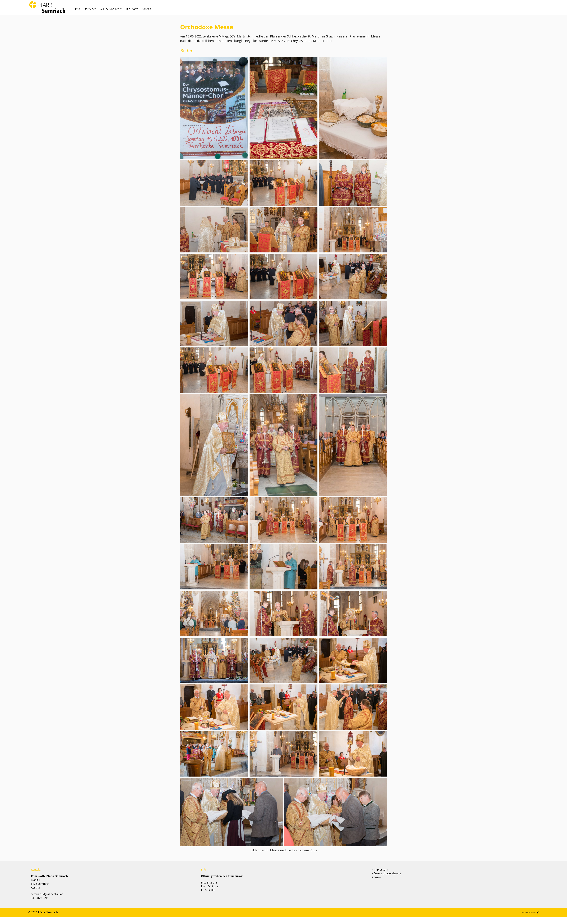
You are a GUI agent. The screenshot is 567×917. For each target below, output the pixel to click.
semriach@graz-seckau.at (47, 894)
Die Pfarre (132, 9)
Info (77, 9)
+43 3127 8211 (40, 898)
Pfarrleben (89, 9)
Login (377, 877)
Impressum (381, 869)
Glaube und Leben (111, 9)
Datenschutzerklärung (387, 873)
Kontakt (146, 9)
